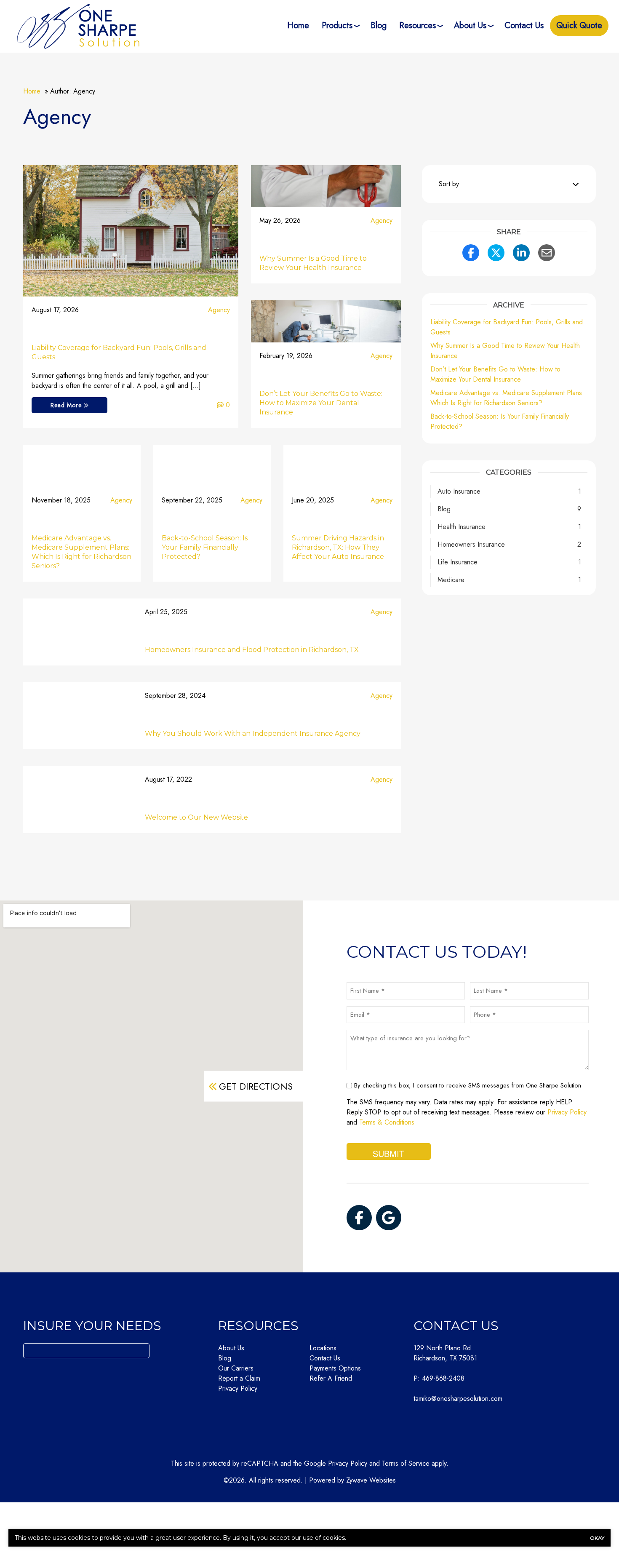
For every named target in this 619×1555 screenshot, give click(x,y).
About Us (470, 25)
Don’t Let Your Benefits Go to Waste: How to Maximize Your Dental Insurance (320, 403)
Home (298, 25)
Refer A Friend (331, 1378)
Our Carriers (235, 1368)
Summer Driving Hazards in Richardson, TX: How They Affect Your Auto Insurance (338, 547)
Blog (379, 25)
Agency (219, 310)
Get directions (256, 1086)
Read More (67, 405)
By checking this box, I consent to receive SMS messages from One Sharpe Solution (467, 1085)
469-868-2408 (443, 1378)
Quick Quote (579, 25)
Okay (597, 1538)
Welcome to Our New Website (196, 817)
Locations (323, 1348)
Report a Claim (239, 1378)
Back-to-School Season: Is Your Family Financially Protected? (205, 547)
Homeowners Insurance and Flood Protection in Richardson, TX (252, 650)
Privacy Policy (567, 1112)
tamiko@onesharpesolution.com (458, 1398)
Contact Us (524, 25)
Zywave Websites (371, 1480)
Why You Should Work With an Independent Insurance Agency (252, 733)
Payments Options (335, 1368)
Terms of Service (406, 1463)
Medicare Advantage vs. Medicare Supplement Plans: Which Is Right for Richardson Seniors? (507, 398)
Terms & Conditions (386, 1122)
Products (337, 25)
